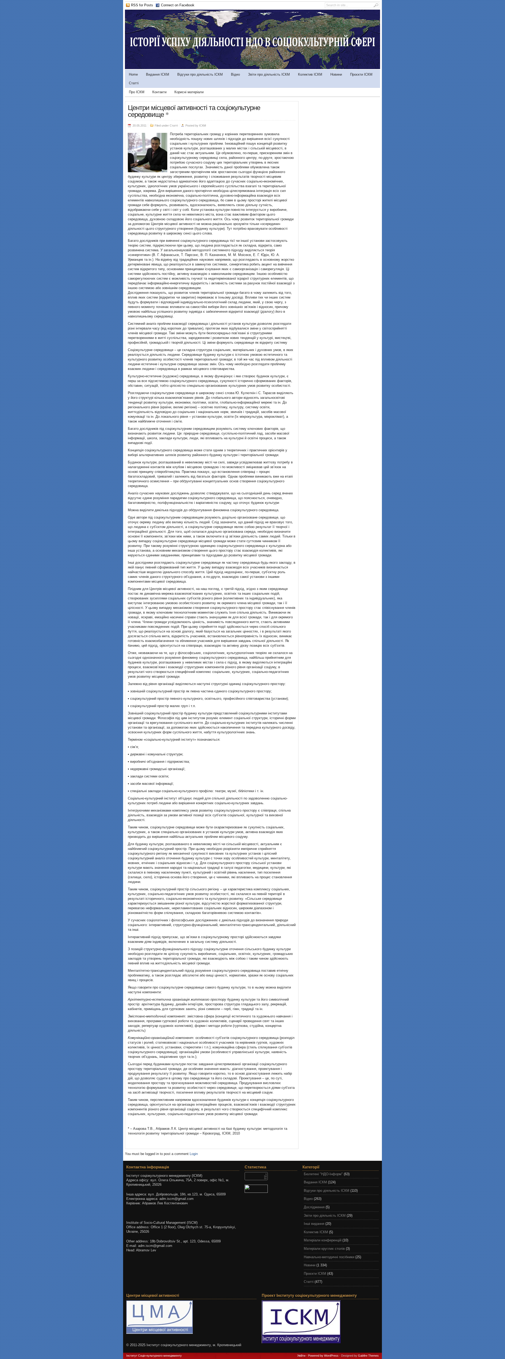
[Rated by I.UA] (271, 1189)
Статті (134, 83)
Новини (336, 74)
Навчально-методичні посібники (329, 1257)
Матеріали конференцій (322, 1240)
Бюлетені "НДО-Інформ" (323, 1174)
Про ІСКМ (136, 92)
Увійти (301, 1355)
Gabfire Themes (368, 1355)
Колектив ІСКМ (310, 74)
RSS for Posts (142, 5)
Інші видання (314, 1224)
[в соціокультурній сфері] (252, 68)
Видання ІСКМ (157, 74)
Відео (235, 74)
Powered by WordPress (323, 1355)
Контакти (159, 92)
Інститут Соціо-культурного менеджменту (154, 1355)
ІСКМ (202, 125)
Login (194, 1154)
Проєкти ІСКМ (361, 74)
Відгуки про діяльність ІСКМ (200, 74)
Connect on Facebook (177, 5)
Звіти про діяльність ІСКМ (269, 74)
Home (133, 74)
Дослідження (314, 1207)
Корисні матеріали (189, 92)
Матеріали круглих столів (324, 1249)
